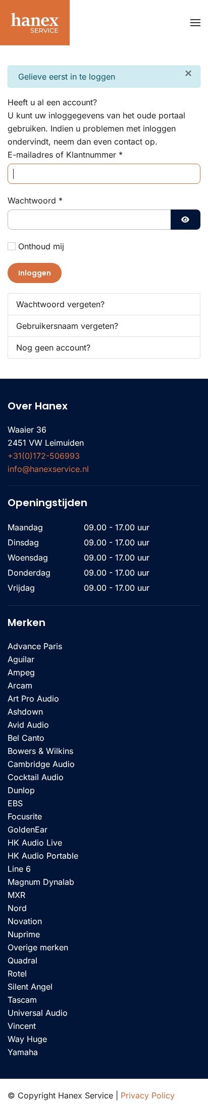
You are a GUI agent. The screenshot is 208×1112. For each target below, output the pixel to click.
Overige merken (38, 947)
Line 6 (19, 869)
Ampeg (21, 672)
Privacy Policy (148, 1095)
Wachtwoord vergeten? (60, 304)
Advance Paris (35, 646)
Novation (25, 921)
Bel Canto (26, 738)
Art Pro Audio (33, 698)
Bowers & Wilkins (40, 751)
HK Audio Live (35, 843)
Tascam (22, 1000)
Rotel (17, 973)
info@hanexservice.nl (48, 469)
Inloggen (34, 273)
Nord (17, 908)
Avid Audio (28, 725)
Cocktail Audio (36, 777)
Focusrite (25, 816)
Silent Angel (30, 987)
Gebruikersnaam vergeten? (67, 326)
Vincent (22, 1026)
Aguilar (21, 659)
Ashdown (25, 712)
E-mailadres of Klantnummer (65, 155)
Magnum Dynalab (41, 882)
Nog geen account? (53, 347)
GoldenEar (27, 829)
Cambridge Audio (41, 764)
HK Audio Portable (43, 856)
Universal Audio (38, 1013)
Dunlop (21, 790)
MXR (16, 895)
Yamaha (23, 1052)
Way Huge (27, 1039)
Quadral (22, 960)
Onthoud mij (41, 246)
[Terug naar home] (35, 22)
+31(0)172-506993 (44, 456)
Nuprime (24, 934)
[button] (195, 22)
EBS (15, 803)
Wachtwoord (35, 200)
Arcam (20, 685)
